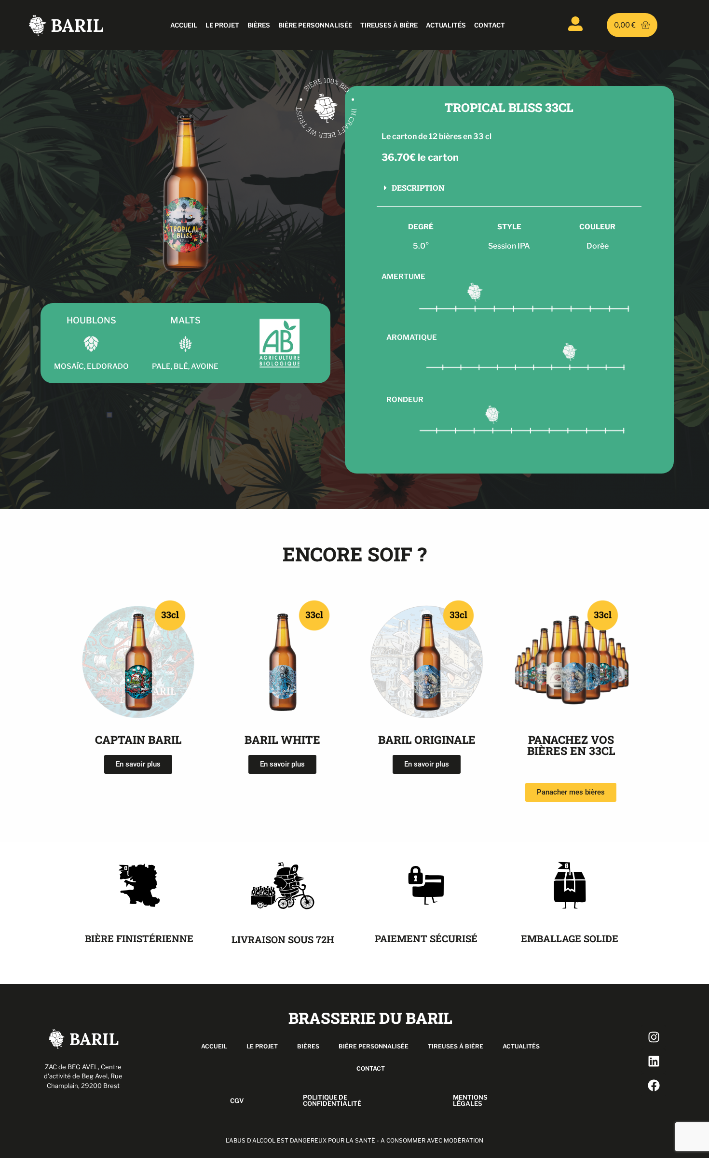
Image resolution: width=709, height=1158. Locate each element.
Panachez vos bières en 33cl (571, 745)
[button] (509, 188)
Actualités (446, 25)
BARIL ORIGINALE (427, 739)
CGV (237, 1100)
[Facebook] (653, 1085)
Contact (489, 25)
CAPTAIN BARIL (138, 739)
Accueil (183, 25)
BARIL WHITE (282, 739)
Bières (258, 25)
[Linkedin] (653, 1061)
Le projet (222, 25)
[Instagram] (653, 1037)
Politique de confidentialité (332, 1100)
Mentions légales (470, 1100)
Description (418, 187)
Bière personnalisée (315, 25)
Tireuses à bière (389, 25)
